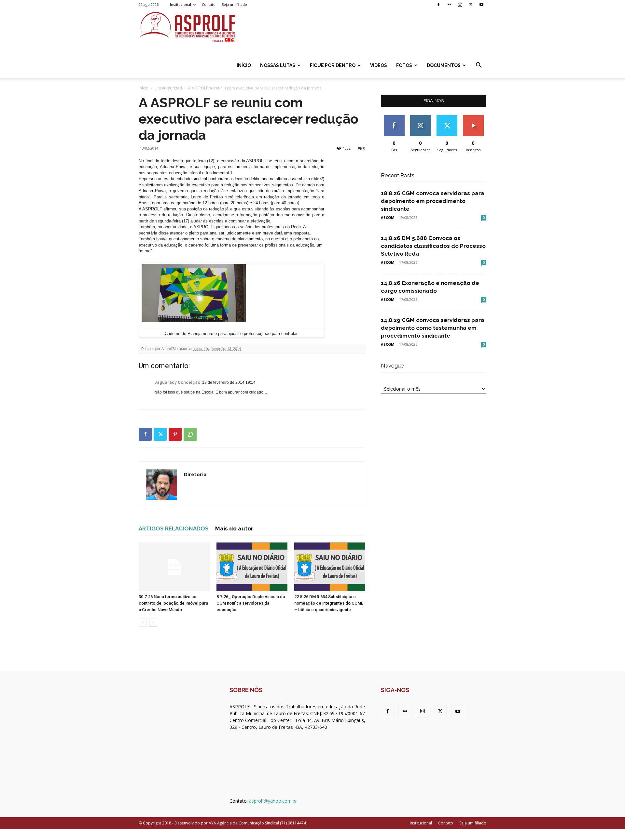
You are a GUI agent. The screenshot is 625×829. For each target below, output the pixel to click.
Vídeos (378, 65)
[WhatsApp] (190, 434)
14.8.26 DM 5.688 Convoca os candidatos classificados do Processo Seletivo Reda (433, 246)
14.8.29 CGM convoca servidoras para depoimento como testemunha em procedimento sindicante (432, 328)
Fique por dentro (332, 65)
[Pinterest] (175, 434)
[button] (478, 66)
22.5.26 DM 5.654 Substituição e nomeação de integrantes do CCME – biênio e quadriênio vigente (328, 603)
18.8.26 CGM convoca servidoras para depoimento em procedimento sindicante (432, 201)
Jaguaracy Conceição (177, 382)
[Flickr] (449, 4)
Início (244, 65)
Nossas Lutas (277, 65)
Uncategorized (168, 88)
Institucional (180, 4)
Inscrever (473, 117)
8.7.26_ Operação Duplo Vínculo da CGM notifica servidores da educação (250, 603)
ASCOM (388, 217)
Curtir (394, 117)
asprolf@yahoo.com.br (273, 801)
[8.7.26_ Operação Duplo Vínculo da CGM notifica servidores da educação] (251, 566)
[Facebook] (438, 4)
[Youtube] (481, 4)
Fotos (404, 65)
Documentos (444, 65)
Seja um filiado (234, 4)
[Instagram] (460, 4)
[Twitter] (471, 4)
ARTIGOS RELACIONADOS (174, 528)
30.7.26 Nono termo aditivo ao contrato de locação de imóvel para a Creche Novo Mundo (173, 603)
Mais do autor (234, 528)
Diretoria (195, 474)
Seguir (420, 117)
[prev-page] (143, 623)
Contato (208, 4)
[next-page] (153, 623)
